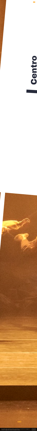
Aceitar (34, 429)
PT (18, 421)
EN (20, 421)
